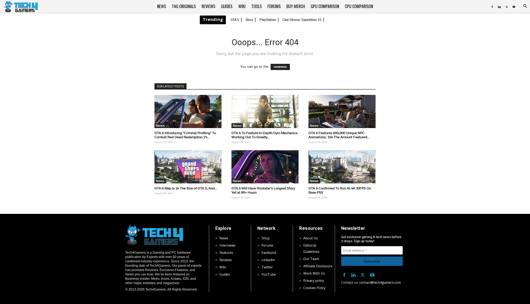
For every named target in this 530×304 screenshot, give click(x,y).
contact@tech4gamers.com (380, 282)
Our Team (311, 259)
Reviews (208, 6)
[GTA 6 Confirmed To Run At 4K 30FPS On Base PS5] (342, 166)
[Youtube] (514, 6)
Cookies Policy (314, 288)
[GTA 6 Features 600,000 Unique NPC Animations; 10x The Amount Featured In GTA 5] (342, 111)
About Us (310, 238)
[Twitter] (507, 6)
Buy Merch (296, 6)
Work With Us (314, 273)
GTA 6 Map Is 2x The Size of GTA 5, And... (185, 188)
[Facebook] (492, 6)
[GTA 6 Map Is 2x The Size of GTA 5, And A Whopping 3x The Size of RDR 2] (188, 166)
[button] (525, 6)
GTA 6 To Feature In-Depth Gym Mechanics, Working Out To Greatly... (264, 135)
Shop (265, 238)
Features (226, 252)
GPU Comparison (325, 6)
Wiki (242, 6)
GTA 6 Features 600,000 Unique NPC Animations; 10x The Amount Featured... (339, 135)
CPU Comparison (359, 6)
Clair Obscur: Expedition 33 (301, 20)
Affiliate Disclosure (317, 266)
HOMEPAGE (280, 66)
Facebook (268, 252)
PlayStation (267, 20)
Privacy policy (313, 280)
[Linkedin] (499, 6)
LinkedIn (268, 260)
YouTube (268, 274)
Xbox (249, 20)
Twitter (267, 267)
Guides (226, 6)
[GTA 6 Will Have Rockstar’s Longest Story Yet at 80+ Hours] (265, 166)
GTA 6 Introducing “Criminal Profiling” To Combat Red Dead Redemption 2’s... (185, 135)
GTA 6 (235, 20)
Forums (274, 6)
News (161, 6)
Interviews (227, 245)
